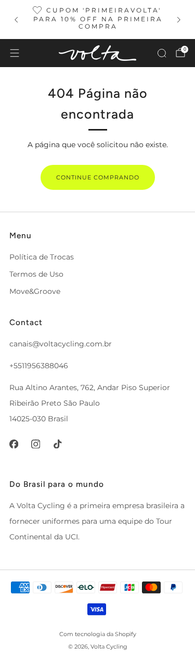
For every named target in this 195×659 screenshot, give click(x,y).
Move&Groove (34, 291)
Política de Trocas (41, 257)
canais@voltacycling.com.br (60, 343)
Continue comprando (97, 177)
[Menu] (14, 53)
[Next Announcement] (179, 20)
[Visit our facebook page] (13, 444)
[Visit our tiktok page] (57, 444)
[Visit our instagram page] (35, 444)
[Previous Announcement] (16, 20)
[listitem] (97, 19)
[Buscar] (162, 53)
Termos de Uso (36, 274)
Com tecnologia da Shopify (97, 634)
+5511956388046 (38, 365)
